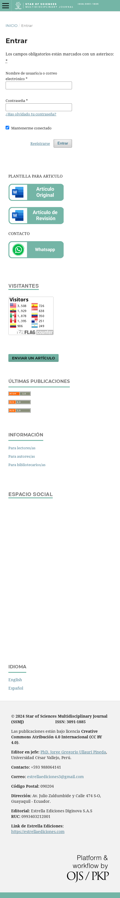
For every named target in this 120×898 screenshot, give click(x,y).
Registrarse (40, 143)
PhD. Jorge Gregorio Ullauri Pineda (73, 752)
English (15, 679)
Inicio (12, 25)
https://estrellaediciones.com (37, 831)
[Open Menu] (5, 5)
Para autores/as (21, 456)
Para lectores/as (21, 447)
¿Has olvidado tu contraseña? (31, 114)
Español (15, 688)
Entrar (62, 143)
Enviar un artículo (33, 358)
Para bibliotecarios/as (26, 464)
